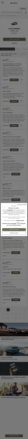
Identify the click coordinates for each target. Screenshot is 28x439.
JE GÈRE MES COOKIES (14, 233)
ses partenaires (10, 210)
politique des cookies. (20, 220)
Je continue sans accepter (21, 204)
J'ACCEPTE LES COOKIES (14, 229)
